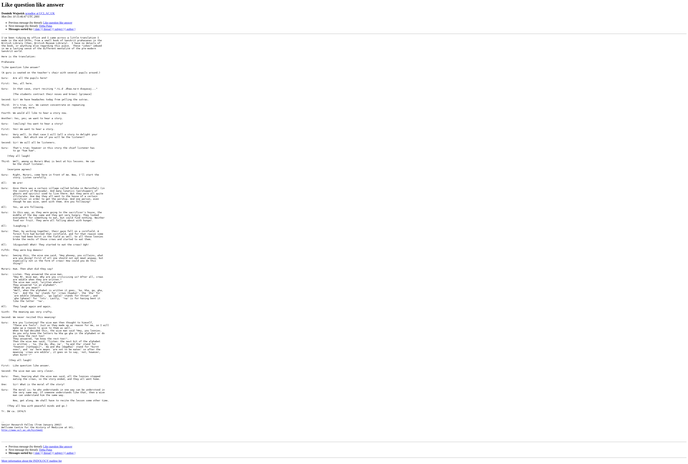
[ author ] (70, 29)
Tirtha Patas (45, 25)
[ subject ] (58, 29)
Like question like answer (57, 22)
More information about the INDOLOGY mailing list (31, 460)
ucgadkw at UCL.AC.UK (40, 13)
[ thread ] (47, 29)
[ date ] (37, 29)
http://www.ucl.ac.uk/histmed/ (22, 430)
